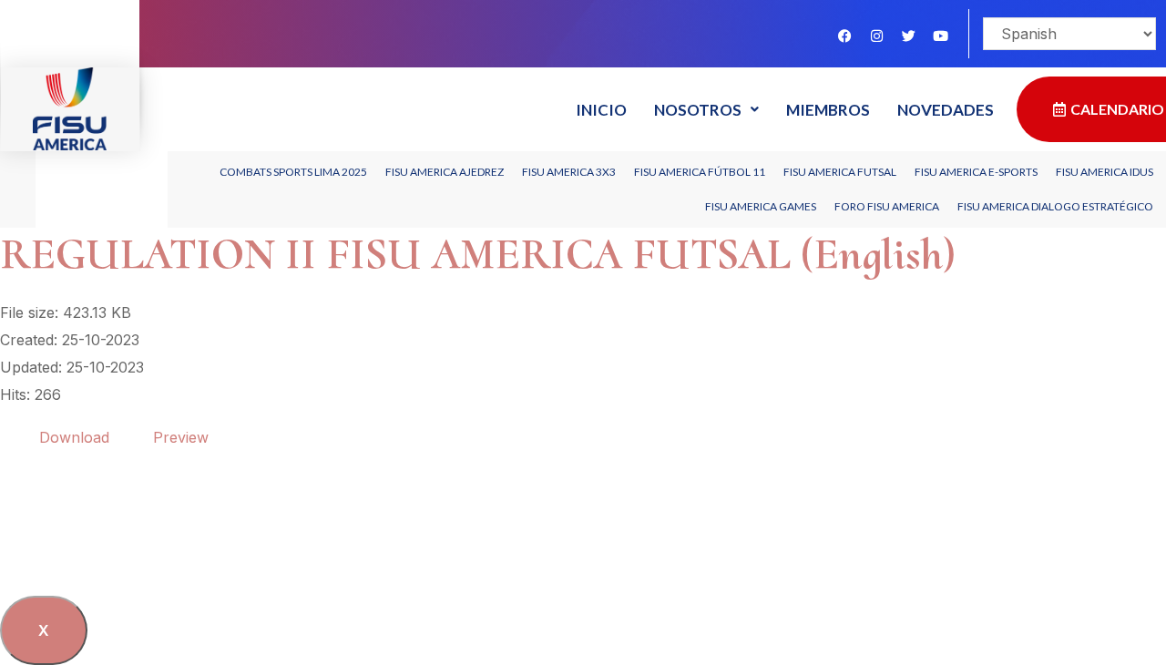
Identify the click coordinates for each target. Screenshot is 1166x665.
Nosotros (698, 109)
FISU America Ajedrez (444, 172)
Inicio (601, 109)
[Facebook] (844, 35)
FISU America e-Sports (976, 172)
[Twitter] (908, 35)
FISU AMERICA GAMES (760, 206)
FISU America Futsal (839, 172)
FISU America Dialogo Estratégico (1055, 206)
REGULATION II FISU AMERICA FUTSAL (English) (478, 254)
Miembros (828, 109)
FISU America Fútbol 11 (699, 172)
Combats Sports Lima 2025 (293, 172)
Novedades (945, 109)
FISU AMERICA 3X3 (569, 172)
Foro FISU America (886, 206)
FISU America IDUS (1104, 172)
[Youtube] (940, 35)
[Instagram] (876, 35)
